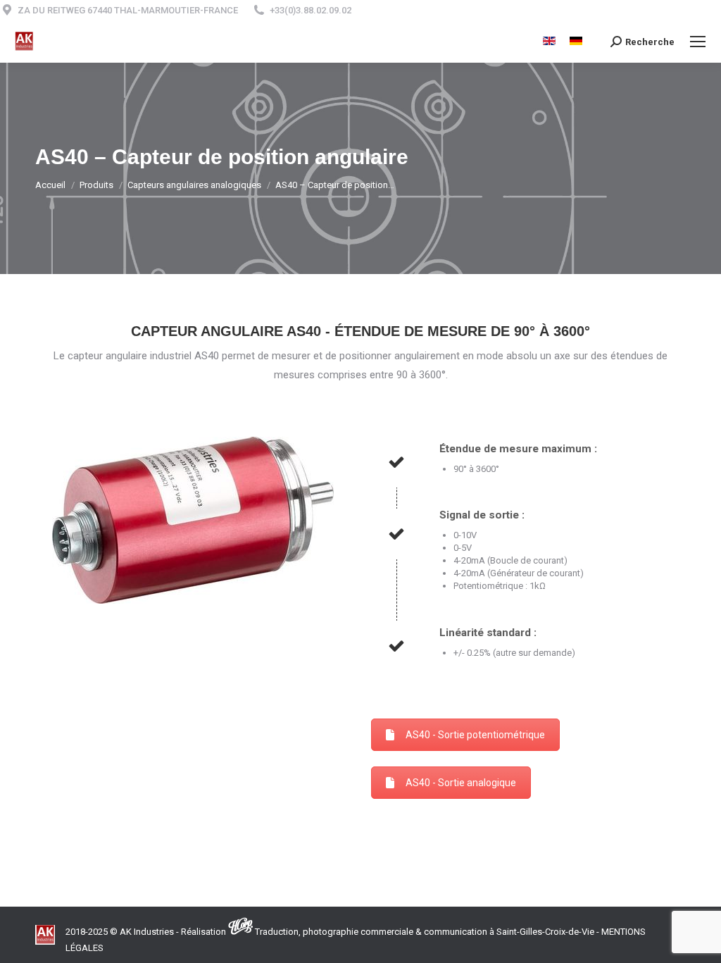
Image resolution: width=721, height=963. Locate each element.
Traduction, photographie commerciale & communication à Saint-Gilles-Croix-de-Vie (424, 931)
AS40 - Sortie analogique (461, 782)
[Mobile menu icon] (698, 41)
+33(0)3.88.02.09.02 (310, 10)
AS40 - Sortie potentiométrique (475, 734)
